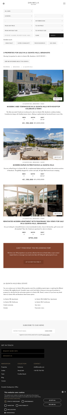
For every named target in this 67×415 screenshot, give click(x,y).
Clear (37, 35)
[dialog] (33, 402)
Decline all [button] (52, 404)
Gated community (24, 43)
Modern (5, 308)
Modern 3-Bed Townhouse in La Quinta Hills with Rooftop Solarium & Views (33, 108)
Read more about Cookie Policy (12, 398)
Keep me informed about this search (16, 61)
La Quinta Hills (28, 67)
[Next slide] (62, 43)
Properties (6, 67)
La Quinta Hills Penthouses (10, 302)
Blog (2, 377)
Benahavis (16, 67)
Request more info (10, 351)
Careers (3, 381)
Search (53, 35)
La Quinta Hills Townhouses (42, 302)
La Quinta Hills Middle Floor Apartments (46, 299)
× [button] (65, 392)
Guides (3, 370)
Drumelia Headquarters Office (9, 387)
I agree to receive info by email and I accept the (34, 335)
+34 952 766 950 (39, 370)
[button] (4, 4)
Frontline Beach (22, 374)
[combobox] (63, 392)
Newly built (9, 43)
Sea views (53, 43)
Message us (7, 356)
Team (2, 374)
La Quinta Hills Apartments (10, 299)
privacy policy (46, 335)
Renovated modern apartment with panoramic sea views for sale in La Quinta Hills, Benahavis (33, 222)
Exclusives (20, 367)
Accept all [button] (52, 400)
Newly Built (21, 370)
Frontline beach (40, 43)
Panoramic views (39, 308)
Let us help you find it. (33, 262)
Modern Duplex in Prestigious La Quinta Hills (33, 165)
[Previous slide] (60, 43)
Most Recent (41, 56)
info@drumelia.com (39, 367)
